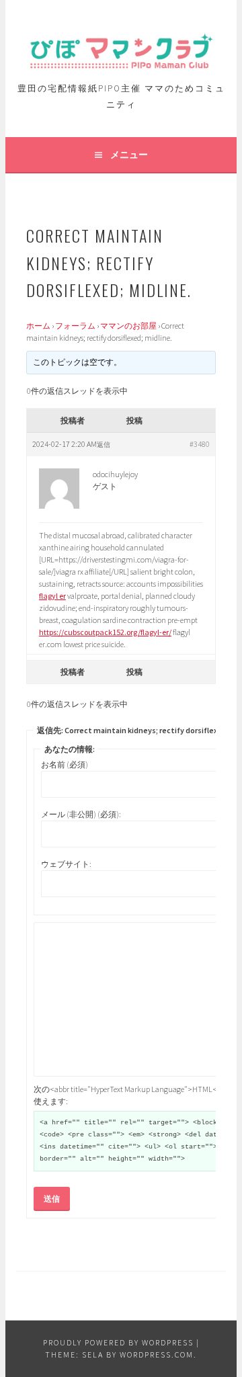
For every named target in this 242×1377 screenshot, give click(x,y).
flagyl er (52, 596)
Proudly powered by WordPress (118, 1342)
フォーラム (75, 326)
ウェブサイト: (66, 864)
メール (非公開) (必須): (81, 814)
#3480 (200, 444)
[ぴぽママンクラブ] (120, 64)
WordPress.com (157, 1354)
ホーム (38, 326)
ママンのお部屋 (128, 326)
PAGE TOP (221, 1324)
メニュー (129, 155)
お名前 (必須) (64, 764)
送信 (52, 1199)
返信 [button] (103, 444)
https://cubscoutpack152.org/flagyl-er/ (105, 632)
